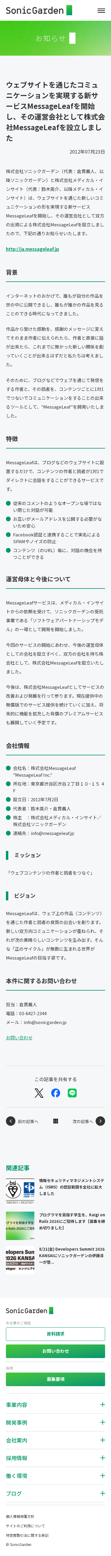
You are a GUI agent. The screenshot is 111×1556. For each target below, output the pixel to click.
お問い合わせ (19, 1037)
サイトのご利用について (25, 1525)
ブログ (14, 1493)
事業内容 (16, 1404)
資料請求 (56, 1334)
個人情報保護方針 (20, 1516)
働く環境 (16, 1475)
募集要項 (56, 1379)
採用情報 (16, 1458)
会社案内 (16, 1440)
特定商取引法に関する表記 (27, 1535)
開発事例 (16, 1422)
